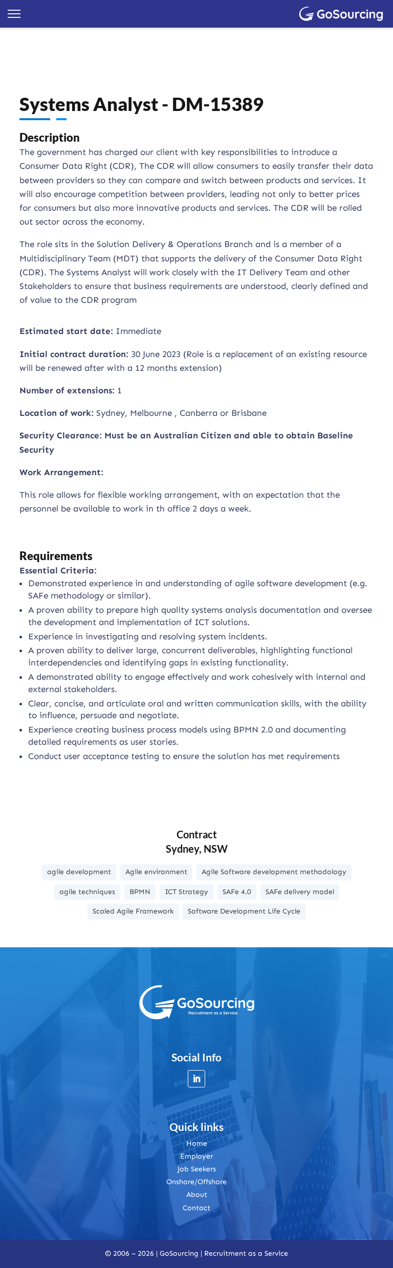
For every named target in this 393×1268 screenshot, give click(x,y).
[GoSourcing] (341, 14)
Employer (196, 1156)
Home (196, 1143)
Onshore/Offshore (196, 1181)
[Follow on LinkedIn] (196, 1078)
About (196, 1194)
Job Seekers (197, 1169)
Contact (196, 1208)
